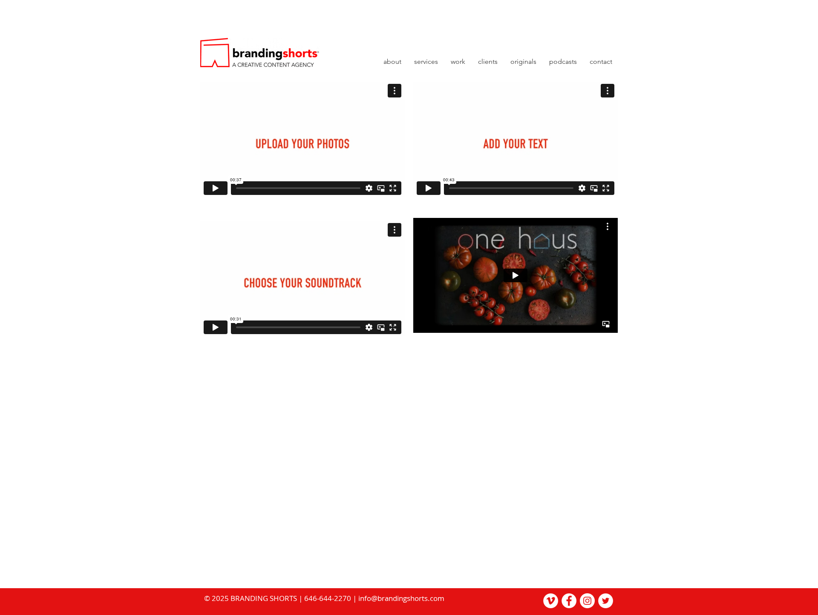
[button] (523, 64)
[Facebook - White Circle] (569, 600)
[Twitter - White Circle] (605, 600)
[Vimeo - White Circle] (550, 600)
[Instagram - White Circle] (587, 600)
